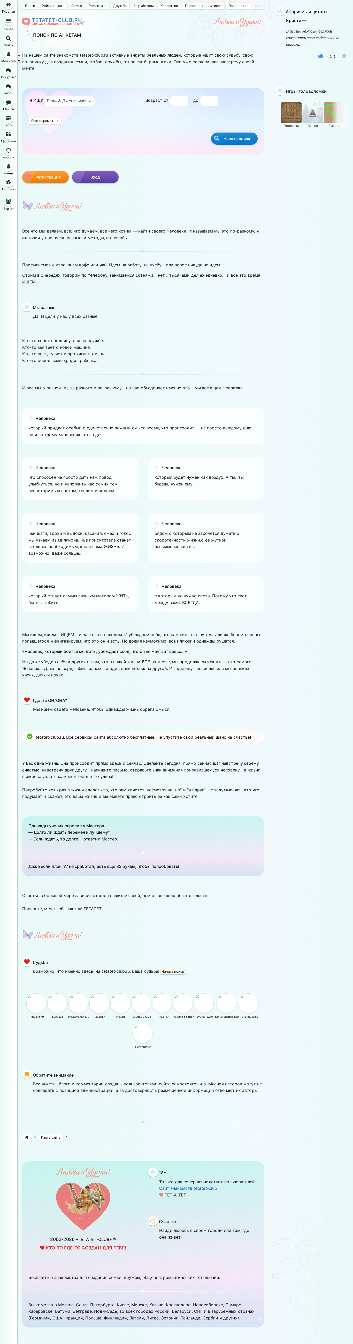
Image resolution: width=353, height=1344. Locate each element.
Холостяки (169, 6)
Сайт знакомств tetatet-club (188, 1188)
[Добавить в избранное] (344, 56)
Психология (238, 6)
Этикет (216, 6)
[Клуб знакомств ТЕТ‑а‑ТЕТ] (27, 1137)
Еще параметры (44, 121)
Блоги (30, 6)
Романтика (97, 6)
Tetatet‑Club (94, 1239)
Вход (95, 177)
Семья (76, 6)
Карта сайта (50, 1137)
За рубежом (143, 6)
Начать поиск (173, 971)
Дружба (119, 6)
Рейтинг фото (53, 6)
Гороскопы (194, 6)
